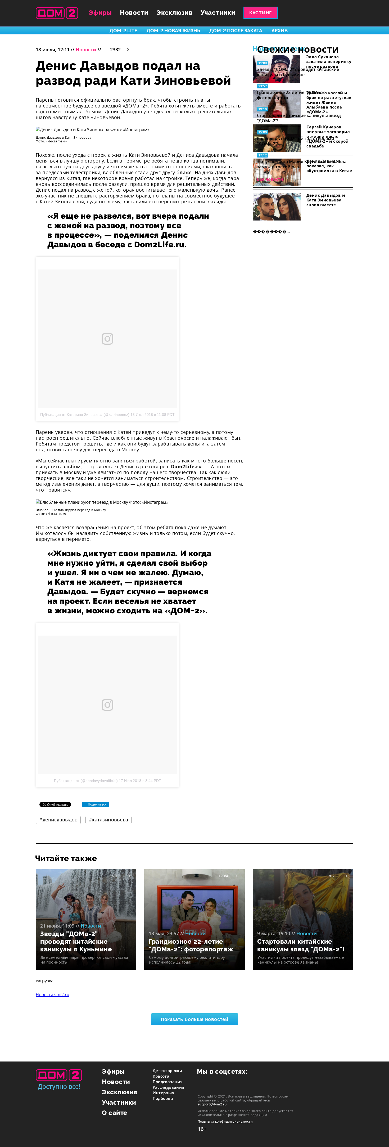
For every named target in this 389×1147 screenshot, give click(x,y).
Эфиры (100, 12)
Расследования (168, 1087)
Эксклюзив (174, 12)
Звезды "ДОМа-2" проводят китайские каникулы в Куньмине (298, 72)
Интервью (163, 1092)
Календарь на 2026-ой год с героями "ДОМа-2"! (295, 141)
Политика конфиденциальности (225, 1121)
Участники (218, 12)
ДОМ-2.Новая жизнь (173, 30)
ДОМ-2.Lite (123, 30)
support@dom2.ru (212, 1104)
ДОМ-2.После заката (235, 30)
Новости (134, 12)
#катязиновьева (108, 819)
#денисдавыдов (58, 819)
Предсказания (168, 1081)
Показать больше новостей (194, 1019)
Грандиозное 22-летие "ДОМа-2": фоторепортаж (292, 95)
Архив (280, 30)
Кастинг (260, 12)
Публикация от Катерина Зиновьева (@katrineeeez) (84, 414)
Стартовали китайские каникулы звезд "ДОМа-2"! (299, 118)
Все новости (270, 179)
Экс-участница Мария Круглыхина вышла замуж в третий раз (301, 164)
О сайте (115, 1113)
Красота (161, 1076)
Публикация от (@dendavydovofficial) (86, 781)
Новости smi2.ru (52, 994)
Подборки (163, 1098)
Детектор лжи (167, 1070)
